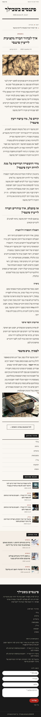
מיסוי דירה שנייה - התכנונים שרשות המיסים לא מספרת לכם (22, 649)
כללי (37, 613)
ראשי (37, 25)
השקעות (36, 629)
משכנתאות (35, 622)
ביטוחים (31, 25)
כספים (36, 632)
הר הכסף (32, 365)
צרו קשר (4, 2)
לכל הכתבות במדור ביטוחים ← (20, 427)
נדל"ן (37, 626)
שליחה (34, 700)
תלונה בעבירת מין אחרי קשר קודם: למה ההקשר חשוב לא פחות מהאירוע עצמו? (21, 644)
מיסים (36, 616)
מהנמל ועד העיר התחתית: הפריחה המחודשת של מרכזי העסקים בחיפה (22, 660)
